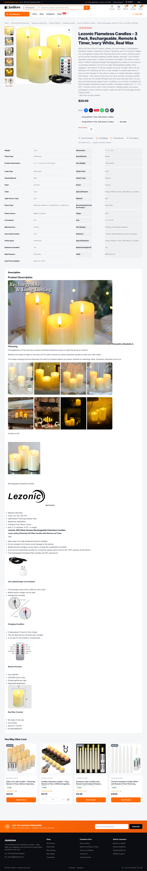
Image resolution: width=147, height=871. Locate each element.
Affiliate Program (119, 854)
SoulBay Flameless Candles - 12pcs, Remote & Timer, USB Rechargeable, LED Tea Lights (55, 784)
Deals (61, 14)
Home (34, 14)
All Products (51, 843)
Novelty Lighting (54, 23)
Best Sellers (51, 854)
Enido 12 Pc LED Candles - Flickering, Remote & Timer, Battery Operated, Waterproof (20, 784)
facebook (72, 868)
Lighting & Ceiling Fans (39, 23)
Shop (41, 14)
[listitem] (9, 30)
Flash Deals (51, 847)
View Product (21, 800)
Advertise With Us (119, 850)
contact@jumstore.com (15, 857)
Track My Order (85, 857)
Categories (50, 14)
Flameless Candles (68, 23)
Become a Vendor (119, 843)
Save (97, 110)
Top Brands (51, 857)
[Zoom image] (69, 30)
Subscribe (136, 826)
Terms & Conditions (86, 850)
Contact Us (84, 854)
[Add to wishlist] (91, 129)
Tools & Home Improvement (20, 23)
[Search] (87, 8)
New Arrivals (51, 850)
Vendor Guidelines (119, 847)
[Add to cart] (68, 799)
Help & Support (118, 2)
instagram (80, 868)
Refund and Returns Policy (89, 847)
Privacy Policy (85, 843)
